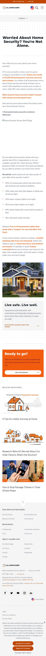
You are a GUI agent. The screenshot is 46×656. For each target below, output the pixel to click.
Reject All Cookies (23, 648)
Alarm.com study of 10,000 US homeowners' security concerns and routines (22, 77)
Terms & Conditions (8, 615)
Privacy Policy (7, 618)
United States (39, 599)
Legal (4, 611)
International (28, 519)
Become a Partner (8, 519)
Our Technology (7, 544)
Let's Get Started (21, 372)
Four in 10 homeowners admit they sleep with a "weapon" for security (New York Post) (21, 229)
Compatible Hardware (31, 529)
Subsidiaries (28, 552)
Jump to (22, 18)
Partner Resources (30, 514)
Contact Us (28, 533)
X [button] (44, 622)
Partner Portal (7, 514)
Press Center (28, 544)
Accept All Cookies (23, 643)
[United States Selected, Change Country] (32, 8)
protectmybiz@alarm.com (11, 580)
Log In (30, 1)
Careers (4, 557)
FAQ (4, 533)
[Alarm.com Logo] (11, 566)
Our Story (5, 548)
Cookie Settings (23, 653)
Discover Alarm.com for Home (17, 326)
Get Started (18, 1)
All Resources (6, 529)
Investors (27, 548)
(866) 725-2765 (28, 580)
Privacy (5, 552)
